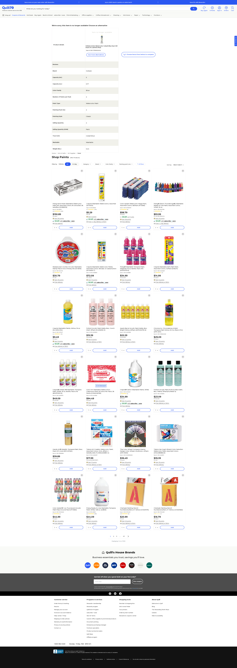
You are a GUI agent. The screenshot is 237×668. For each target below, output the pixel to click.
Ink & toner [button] (126, 15)
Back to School (47, 15)
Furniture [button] (157, 15)
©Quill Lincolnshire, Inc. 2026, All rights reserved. (77, 652)
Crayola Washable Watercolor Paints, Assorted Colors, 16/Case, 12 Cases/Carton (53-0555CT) (101, 268)
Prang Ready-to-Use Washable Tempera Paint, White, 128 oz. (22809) (101, 509)
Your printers (123, 609)
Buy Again (38, 15)
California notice (111, 659)
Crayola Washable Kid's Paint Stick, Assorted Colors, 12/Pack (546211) (166, 267)
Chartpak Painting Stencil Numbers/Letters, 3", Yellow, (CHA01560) (168, 509)
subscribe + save (59, 15)
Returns (56, 606)
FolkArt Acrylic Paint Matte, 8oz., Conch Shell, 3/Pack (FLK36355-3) (100, 329)
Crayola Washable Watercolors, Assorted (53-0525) (101, 204)
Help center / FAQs (60, 615)
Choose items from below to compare (140, 54)
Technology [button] (146, 15)
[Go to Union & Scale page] (140, 565)
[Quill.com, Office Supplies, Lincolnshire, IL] (58, 652)
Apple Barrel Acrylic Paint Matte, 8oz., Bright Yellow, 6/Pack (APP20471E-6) (133, 329)
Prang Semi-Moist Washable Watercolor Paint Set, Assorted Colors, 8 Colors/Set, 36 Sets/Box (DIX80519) (68, 205)
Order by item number (126, 612)
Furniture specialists (93, 628)
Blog (153, 606)
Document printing (92, 622)
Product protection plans (94, 631)
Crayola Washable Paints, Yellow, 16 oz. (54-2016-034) (66, 329)
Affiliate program (92, 637)
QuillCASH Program (93, 609)
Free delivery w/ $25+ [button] (162, 282)
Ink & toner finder (124, 606)
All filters (141, 164)
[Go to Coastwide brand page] (96, 565)
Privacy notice (99, 659)
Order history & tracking (61, 603)
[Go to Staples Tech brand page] (131, 565)
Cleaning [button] (116, 15)
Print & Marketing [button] (72, 15)
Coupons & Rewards (18, 15)
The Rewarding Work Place (160, 609)
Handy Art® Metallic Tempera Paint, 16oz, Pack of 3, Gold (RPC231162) (67, 450)
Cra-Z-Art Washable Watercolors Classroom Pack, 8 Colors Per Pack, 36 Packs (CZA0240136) (100, 391)
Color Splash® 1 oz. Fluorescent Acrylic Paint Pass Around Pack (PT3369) (67, 509)
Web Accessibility (157, 615)
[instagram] (110, 593)
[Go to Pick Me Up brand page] (105, 565)
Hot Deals (30, 15)
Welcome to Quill (157, 603)
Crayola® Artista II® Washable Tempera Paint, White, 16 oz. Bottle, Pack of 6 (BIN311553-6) (67, 391)
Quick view (67, 196)
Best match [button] (177, 165)
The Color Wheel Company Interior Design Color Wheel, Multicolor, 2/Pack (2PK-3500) (134, 451)
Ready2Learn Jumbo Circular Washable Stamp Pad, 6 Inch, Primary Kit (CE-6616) (67, 267)
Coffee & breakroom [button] (102, 15)
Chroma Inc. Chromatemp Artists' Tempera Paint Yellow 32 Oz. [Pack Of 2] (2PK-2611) (168, 330)
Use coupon (137, 581)
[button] (193, 9)
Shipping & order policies (62, 618)
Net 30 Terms (91, 615)
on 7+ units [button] (130, 217)
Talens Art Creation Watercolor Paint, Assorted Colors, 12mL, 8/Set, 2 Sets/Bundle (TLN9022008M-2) (99, 451)
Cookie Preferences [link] (124, 659)
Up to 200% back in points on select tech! (118, 2)
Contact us (57, 628)
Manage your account (61, 609)
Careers (154, 612)
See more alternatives (96, 55)
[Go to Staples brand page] (122, 565)
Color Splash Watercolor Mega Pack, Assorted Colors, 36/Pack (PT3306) (133, 204)
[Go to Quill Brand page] (87, 565)
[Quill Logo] (8, 8)
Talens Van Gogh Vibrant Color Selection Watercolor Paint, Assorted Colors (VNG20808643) (168, 451)
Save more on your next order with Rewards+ (39, 2)
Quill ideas (90, 634)
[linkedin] (115, 593)
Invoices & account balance (62, 612)
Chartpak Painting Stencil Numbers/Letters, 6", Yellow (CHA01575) (134, 509)
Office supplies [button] (87, 15)
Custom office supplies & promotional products (101, 618)
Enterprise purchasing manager (96, 625)
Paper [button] (136, 15)
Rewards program (92, 606)
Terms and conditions (109, 586)
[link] (81, 170)
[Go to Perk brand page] (114, 565)
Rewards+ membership (94, 603)
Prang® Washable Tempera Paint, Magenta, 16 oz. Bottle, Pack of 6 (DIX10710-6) (132, 268)
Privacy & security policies (62, 625)
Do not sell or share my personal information (144, 659)
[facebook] (120, 593)
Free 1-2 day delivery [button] (162, 223)
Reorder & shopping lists (127, 603)
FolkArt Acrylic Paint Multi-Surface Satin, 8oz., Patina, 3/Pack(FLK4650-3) (168, 390)
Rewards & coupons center (127, 615)
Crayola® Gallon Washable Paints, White (134, 390)
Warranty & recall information (63, 622)
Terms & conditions (87, 659)
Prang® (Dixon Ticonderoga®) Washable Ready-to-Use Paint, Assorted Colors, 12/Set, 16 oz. (168, 205)
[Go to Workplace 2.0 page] (149, 565)
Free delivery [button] (59, 223)
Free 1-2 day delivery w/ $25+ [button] (97, 221)
